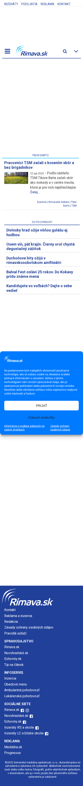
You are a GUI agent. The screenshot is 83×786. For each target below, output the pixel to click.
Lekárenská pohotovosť (22, 696)
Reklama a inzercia (18, 616)
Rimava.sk (11, 647)
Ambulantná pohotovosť (22, 690)
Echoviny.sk (12, 659)
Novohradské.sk (16, 653)
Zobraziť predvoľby (41, 417)
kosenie (42, 202)
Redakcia (11, 622)
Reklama (47, 4)
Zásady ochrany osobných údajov (60, 428)
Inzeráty (11, 4)
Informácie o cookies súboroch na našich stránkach (24, 428)
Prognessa (12, 753)
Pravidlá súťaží (15, 633)
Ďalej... (35, 192)
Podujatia (29, 4)
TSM (74, 205)
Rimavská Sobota (59, 202)
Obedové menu (15, 684)
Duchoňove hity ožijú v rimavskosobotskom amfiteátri (33, 260)
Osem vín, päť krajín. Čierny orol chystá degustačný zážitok (40, 246)
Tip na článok (14, 665)
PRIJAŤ (41, 405)
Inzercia (10, 678)
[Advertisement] (41, 106)
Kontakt (64, 4)
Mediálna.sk (13, 747)
